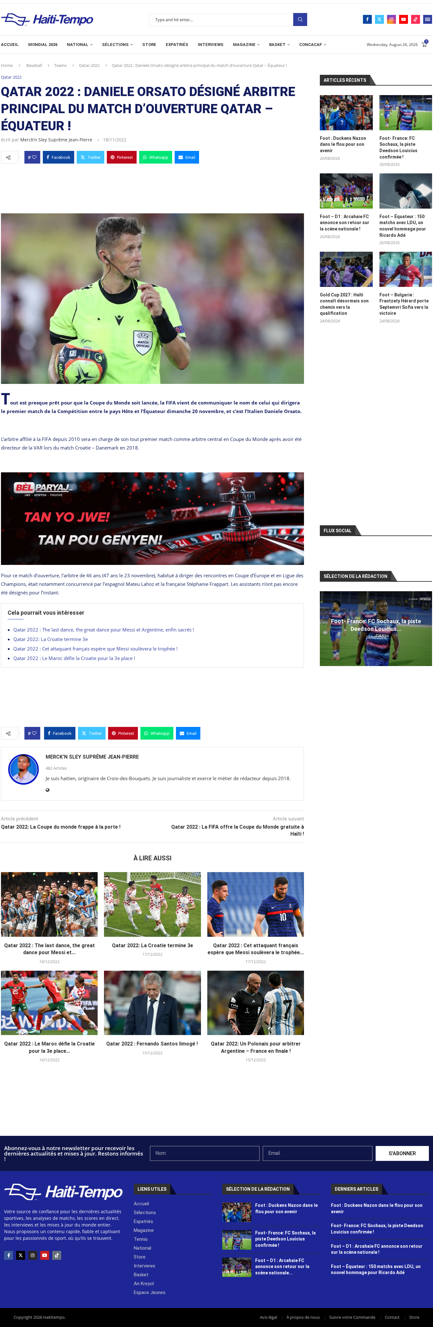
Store (149, 44)
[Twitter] (379, 19)
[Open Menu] (427, 19)
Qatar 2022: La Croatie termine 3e (50, 639)
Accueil (10, 44)
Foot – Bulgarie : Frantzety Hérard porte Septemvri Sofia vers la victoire (404, 304)
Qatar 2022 (89, 65)
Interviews (210, 44)
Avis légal (268, 1317)
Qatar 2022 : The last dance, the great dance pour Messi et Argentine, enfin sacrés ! (103, 629)
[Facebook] (367, 19)
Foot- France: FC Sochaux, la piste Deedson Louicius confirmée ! (398, 147)
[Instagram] (391, 19)
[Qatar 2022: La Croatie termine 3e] (152, 904)
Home (7, 65)
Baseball (34, 65)
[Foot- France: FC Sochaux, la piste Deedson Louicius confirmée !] (405, 112)
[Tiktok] (415, 19)
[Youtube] (403, 19)
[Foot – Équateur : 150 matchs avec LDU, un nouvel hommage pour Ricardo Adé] (405, 191)
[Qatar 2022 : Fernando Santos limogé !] (152, 1003)
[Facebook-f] (8, 1255)
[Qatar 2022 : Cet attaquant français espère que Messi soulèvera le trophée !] (255, 904)
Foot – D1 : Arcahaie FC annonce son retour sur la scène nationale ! (344, 222)
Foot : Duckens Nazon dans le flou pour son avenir (343, 144)
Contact (392, 1317)
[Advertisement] (152, 187)
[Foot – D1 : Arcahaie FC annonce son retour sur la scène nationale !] (346, 191)
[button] (325, 628)
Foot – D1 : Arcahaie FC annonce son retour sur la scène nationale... (282, 1266)
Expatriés (177, 44)
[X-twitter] (20, 1255)
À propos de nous (303, 1317)
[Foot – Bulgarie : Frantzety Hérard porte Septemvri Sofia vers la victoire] (405, 269)
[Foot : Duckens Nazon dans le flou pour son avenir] (346, 112)
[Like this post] (34, 157)
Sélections (115, 44)
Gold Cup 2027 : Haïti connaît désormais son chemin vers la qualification (344, 304)
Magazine (244, 44)
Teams (60, 65)
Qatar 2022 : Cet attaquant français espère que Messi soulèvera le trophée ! (96, 648)
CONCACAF (310, 44)
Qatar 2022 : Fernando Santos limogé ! (152, 1044)
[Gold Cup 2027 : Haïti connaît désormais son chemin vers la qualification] (346, 269)
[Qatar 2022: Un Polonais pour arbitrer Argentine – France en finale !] (255, 1003)
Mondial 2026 (42, 44)
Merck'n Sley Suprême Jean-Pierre (56, 140)
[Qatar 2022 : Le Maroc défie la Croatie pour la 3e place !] (49, 1003)
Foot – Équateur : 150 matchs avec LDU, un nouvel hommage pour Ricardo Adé (402, 226)
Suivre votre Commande (352, 1317)
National (77, 44)
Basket (277, 44)
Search (300, 19)
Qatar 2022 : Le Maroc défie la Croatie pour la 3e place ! (74, 658)
